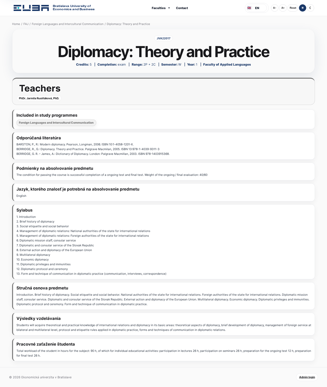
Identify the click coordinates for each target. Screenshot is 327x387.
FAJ (25, 24)
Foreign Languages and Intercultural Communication (68, 24)
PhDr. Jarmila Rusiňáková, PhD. (39, 98)
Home (16, 24)
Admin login (307, 377)
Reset (293, 7)
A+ (283, 7)
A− (274, 7)
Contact (182, 8)
